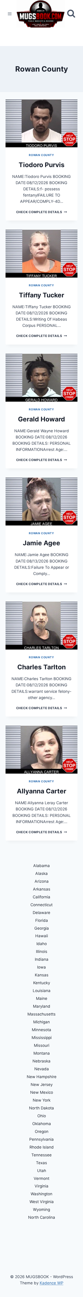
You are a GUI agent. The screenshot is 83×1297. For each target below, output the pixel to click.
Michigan (41, 1022)
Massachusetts (41, 1014)
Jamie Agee (41, 543)
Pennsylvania (41, 1139)
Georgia (41, 928)
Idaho (41, 943)
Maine (41, 998)
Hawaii (41, 936)
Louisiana (41, 990)
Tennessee (41, 1155)
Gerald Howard (41, 419)
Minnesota (41, 1029)
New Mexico (41, 1092)
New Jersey (42, 1084)
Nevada (41, 1069)
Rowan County (41, 155)
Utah (41, 1170)
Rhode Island (42, 1147)
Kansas (41, 975)
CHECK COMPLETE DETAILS (41, 212)
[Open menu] (10, 13)
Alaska (41, 873)
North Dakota (41, 1108)
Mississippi (42, 1037)
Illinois (41, 951)
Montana (41, 1053)
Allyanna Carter (41, 791)
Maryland (41, 1006)
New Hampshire (41, 1076)
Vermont (41, 1178)
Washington (41, 1194)
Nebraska (41, 1061)
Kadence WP (51, 1283)
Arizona (42, 881)
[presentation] (41, 123)
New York (41, 1100)
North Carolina (41, 1217)
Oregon (41, 1131)
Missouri (41, 1045)
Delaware (41, 912)
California (41, 897)
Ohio (41, 1116)
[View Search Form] (71, 13)
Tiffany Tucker (41, 295)
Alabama (41, 865)
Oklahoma (41, 1123)
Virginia (41, 1186)
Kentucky (41, 983)
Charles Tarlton (41, 667)
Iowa (41, 967)
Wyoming (41, 1209)
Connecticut (41, 904)
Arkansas (41, 889)
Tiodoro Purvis (42, 165)
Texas (41, 1163)
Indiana (41, 959)
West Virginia (42, 1201)
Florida (41, 920)
